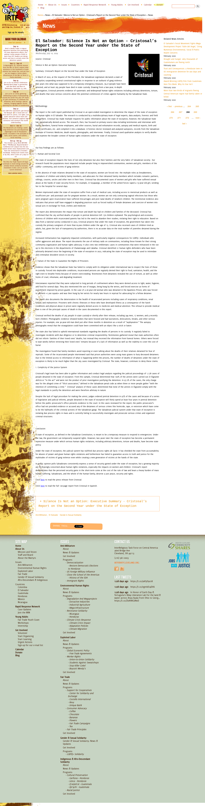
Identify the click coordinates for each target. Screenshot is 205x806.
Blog (42, 8)
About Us (52, 4)
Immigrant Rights (75, 580)
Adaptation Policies (78, 625)
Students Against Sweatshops (84, 662)
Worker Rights (73, 656)
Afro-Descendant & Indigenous (33, 580)
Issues (64, 5)
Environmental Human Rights (32, 568)
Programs (67, 559)
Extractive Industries (79, 601)
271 (179, 117)
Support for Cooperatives (79, 690)
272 (187, 117)
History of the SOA (78, 577)
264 (189, 106)
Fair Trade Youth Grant (28, 619)
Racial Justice (73, 790)
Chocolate (74, 714)
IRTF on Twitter (122, 569)
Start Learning (25, 639)
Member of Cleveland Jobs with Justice (179, 563)
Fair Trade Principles (76, 729)
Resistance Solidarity (77, 610)
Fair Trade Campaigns (79, 723)
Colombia (22, 587)
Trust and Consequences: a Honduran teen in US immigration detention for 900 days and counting (183, 71)
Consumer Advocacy (77, 708)
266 (172, 112)
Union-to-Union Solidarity (81, 659)
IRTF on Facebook (116, 569)
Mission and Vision (27, 552)
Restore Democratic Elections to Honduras (83, 567)
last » (184, 123)
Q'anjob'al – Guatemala (80, 784)
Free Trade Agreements (80, 653)
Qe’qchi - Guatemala (79, 787)
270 (171, 117)
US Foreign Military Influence (81, 571)
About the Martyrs (27, 558)
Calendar (148, 4)
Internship (23, 625)
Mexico (21, 599)
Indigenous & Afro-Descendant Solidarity (75, 760)
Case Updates (24, 609)
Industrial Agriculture (79, 604)
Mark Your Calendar (15, 40)
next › (198, 117)
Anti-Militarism (41, 515)
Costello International (80, 699)
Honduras (22, 596)
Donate (160, 4)
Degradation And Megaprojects (82, 598)
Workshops (23, 622)
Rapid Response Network (95, 4)
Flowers (73, 720)
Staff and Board (25, 554)
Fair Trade (22, 574)
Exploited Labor (25, 571)
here (43, 479)
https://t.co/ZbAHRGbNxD (126, 600)
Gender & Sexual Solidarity (70, 515)
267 (180, 112)
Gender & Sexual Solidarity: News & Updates (80, 742)
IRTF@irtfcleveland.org (9, 25)
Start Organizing (26, 636)
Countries (75, 5)
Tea (70, 726)
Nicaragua (22, 602)
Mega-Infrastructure (79, 607)
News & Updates (71, 552)
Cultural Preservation (77, 775)
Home (40, 4)
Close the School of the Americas (83, 574)
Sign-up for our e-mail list (30, 645)
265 (197, 106)
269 (195, 112)
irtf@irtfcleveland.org (126, 562)
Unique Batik (75, 705)
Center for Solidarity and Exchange (80, 695)
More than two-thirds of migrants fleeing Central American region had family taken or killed (183, 93)
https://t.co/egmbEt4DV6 (142, 586)
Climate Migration (78, 628)
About (66, 548)
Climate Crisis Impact (79, 622)
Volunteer (22, 633)
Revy (71, 702)
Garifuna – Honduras (79, 778)
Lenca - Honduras (77, 781)
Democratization (75, 562)
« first (169, 106)
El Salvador (53, 515)
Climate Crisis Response (79, 619)
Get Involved (133, 4)
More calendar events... (15, 173)
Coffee (72, 711)
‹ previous (178, 106)
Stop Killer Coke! (77, 665)
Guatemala (23, 593)
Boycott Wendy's (77, 668)
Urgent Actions (25, 642)
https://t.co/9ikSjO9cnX (141, 581)
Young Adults (117, 4)
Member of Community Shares (179, 545)
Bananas (73, 717)
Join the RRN (24, 612)
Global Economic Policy (78, 650)
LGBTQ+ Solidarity (75, 754)
